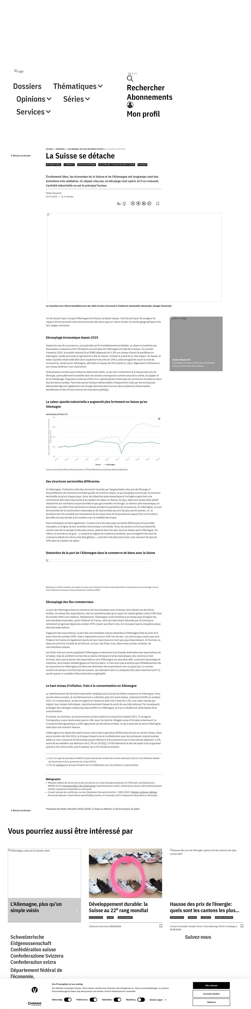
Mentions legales (135, 937)
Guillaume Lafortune (98, 926)
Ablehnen (211, 1002)
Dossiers (27, 9)
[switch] (93, 1000)
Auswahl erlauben (211, 994)
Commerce (69, 165)
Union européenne (86, 165)
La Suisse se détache (115, 149)
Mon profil (182, 44)
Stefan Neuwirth (53, 193)
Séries (26, 47)
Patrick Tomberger (227, 926)
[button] (21, 155)
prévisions (61, 765)
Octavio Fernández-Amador (183, 926)
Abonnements (188, 27)
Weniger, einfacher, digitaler (144, 792)
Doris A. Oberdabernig (207, 926)
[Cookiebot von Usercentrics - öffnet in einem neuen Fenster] (34, 1004)
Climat (110, 917)
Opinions (30, 34)
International (53, 165)
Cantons (192, 917)
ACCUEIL (49, 149)
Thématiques (38, 22)
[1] (106, 389)
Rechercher (185, 18)
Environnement (125, 917)
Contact (73, 946)
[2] (104, 743)
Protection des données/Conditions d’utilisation (151, 946)
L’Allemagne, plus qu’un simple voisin (85, 149)
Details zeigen (156, 1000)
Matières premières (224, 917)
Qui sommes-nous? (78, 937)
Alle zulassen (211, 985)
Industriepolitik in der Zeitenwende (79, 786)
